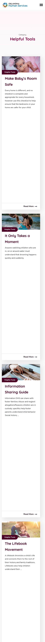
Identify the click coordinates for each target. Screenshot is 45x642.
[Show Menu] (41, 5)
